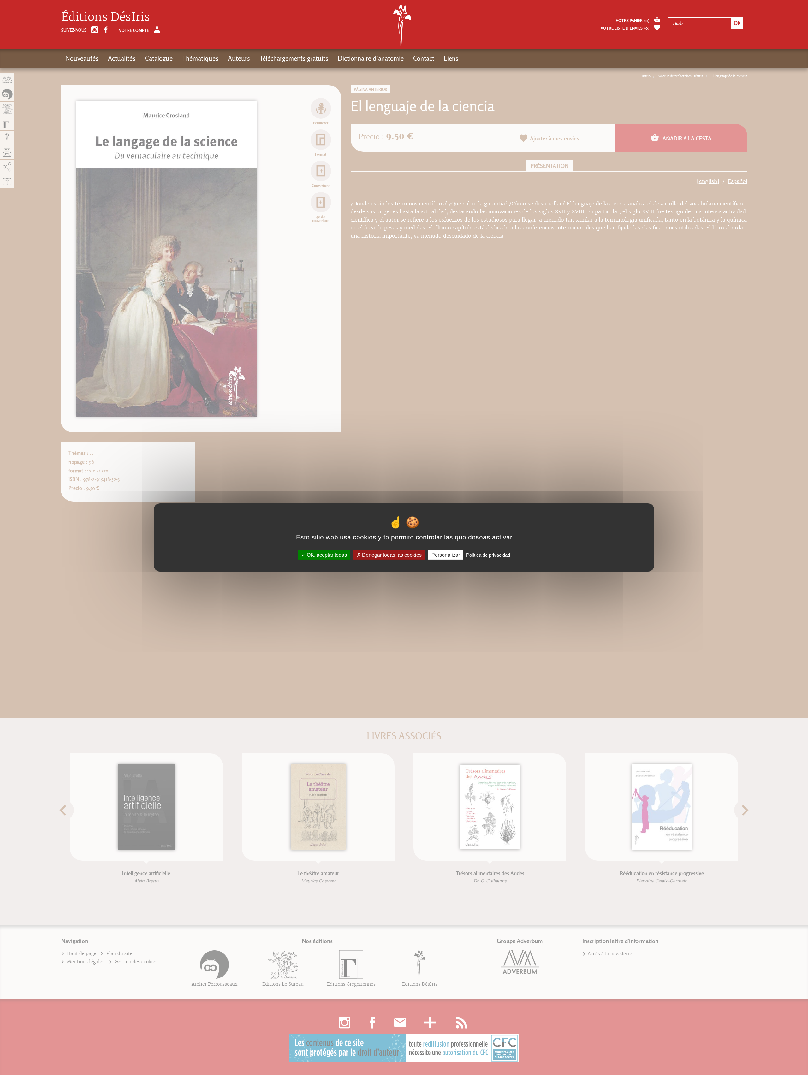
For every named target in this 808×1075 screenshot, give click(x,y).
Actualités (121, 58)
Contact (423, 58)
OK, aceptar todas (326, 555)
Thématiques (200, 58)
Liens (451, 58)
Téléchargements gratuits (293, 58)
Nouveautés (81, 58)
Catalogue (159, 58)
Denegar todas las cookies (391, 555)
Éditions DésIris (105, 17)
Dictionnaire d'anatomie (371, 58)
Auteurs (239, 58)
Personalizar (445, 555)
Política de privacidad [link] (488, 555)
